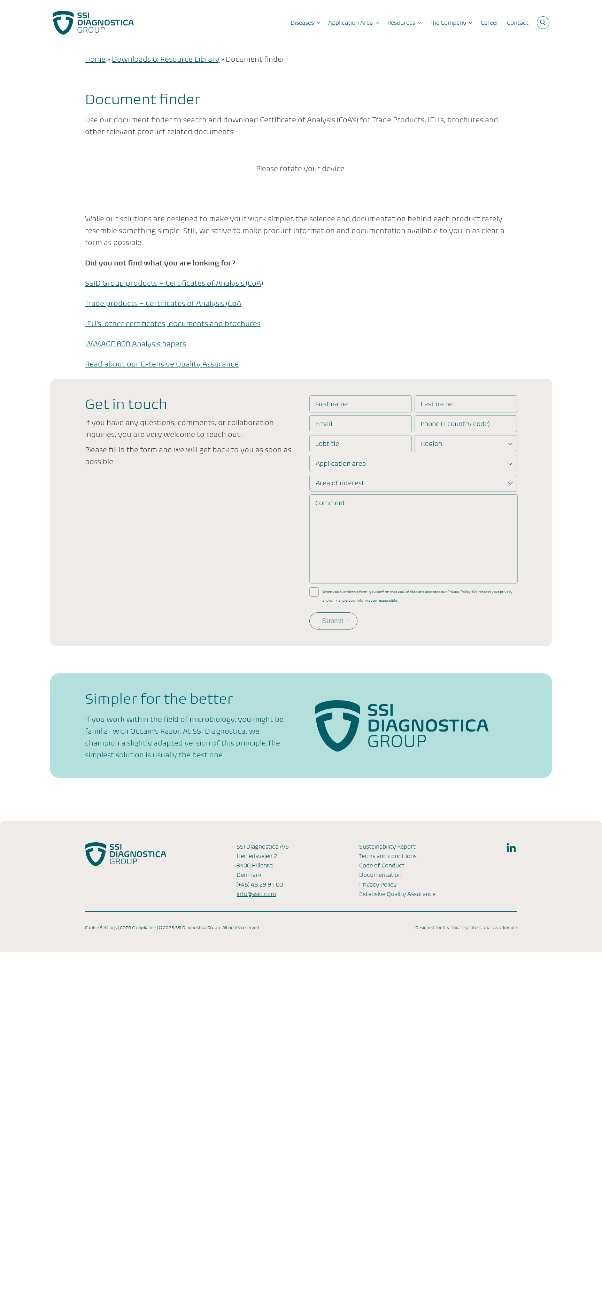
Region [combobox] (431, 444)
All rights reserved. (241, 927)
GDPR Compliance (138, 927)
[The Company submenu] (470, 22)
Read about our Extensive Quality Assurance (162, 364)
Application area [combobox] (341, 463)
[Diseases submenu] (318, 22)
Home (95, 59)
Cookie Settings (101, 927)
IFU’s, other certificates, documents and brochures (173, 323)
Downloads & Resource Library (165, 59)
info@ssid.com (256, 894)
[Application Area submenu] (377, 22)
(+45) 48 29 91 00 (260, 884)
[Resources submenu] (420, 22)
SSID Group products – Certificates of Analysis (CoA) (174, 283)
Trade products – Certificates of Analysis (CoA (163, 303)
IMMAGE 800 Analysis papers (135, 344)
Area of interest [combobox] (340, 483)
